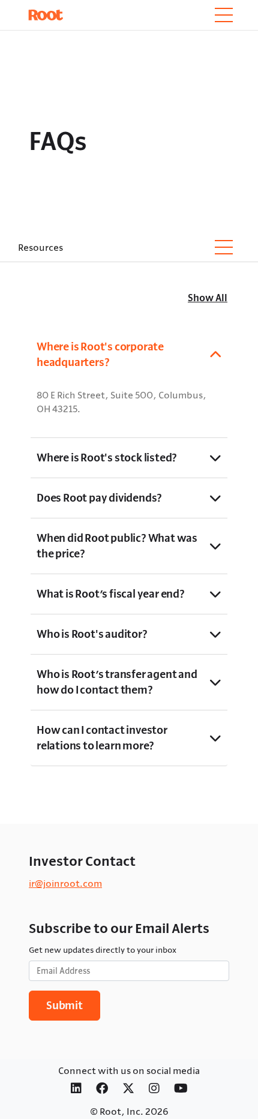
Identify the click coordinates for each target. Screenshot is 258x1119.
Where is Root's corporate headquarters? (100, 354)
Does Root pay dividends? (99, 497)
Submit (64, 1005)
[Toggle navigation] (224, 15)
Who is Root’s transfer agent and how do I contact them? (117, 682)
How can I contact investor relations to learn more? (102, 737)
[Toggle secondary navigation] (224, 247)
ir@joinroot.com (65, 883)
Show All (207, 297)
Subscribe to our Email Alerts (119, 928)
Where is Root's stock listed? (107, 457)
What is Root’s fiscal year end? (111, 593)
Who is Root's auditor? (92, 633)
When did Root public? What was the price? (117, 545)
